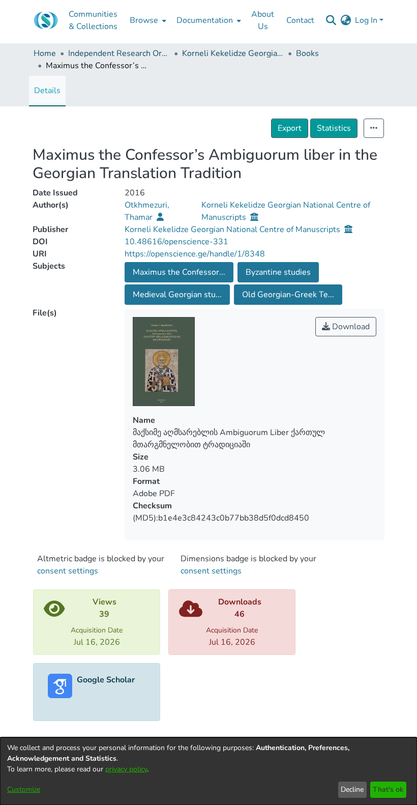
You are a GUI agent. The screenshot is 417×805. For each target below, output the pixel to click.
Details (47, 90)
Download (350, 326)
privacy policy (126, 769)
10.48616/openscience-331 (176, 241)
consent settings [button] (67, 571)
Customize (23, 789)
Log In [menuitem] (366, 20)
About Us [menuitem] (262, 20)
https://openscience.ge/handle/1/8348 (195, 254)
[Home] (45, 20)
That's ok (388, 789)
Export (290, 128)
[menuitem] (147, 20)
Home (45, 53)
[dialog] (208, 771)
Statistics (334, 128)
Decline (352, 789)
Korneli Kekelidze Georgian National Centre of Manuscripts (233, 53)
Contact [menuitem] (300, 20)
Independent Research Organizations (119, 53)
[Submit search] (330, 20)
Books (307, 53)
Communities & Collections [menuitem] (93, 20)
